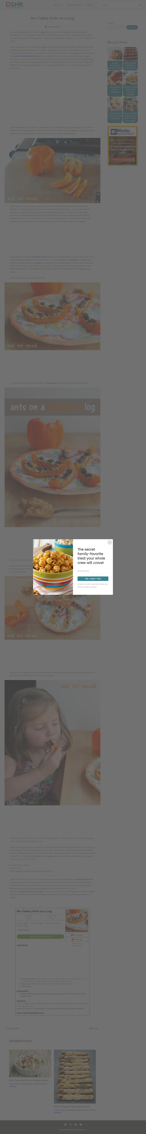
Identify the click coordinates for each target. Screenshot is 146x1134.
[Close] (109, 542)
